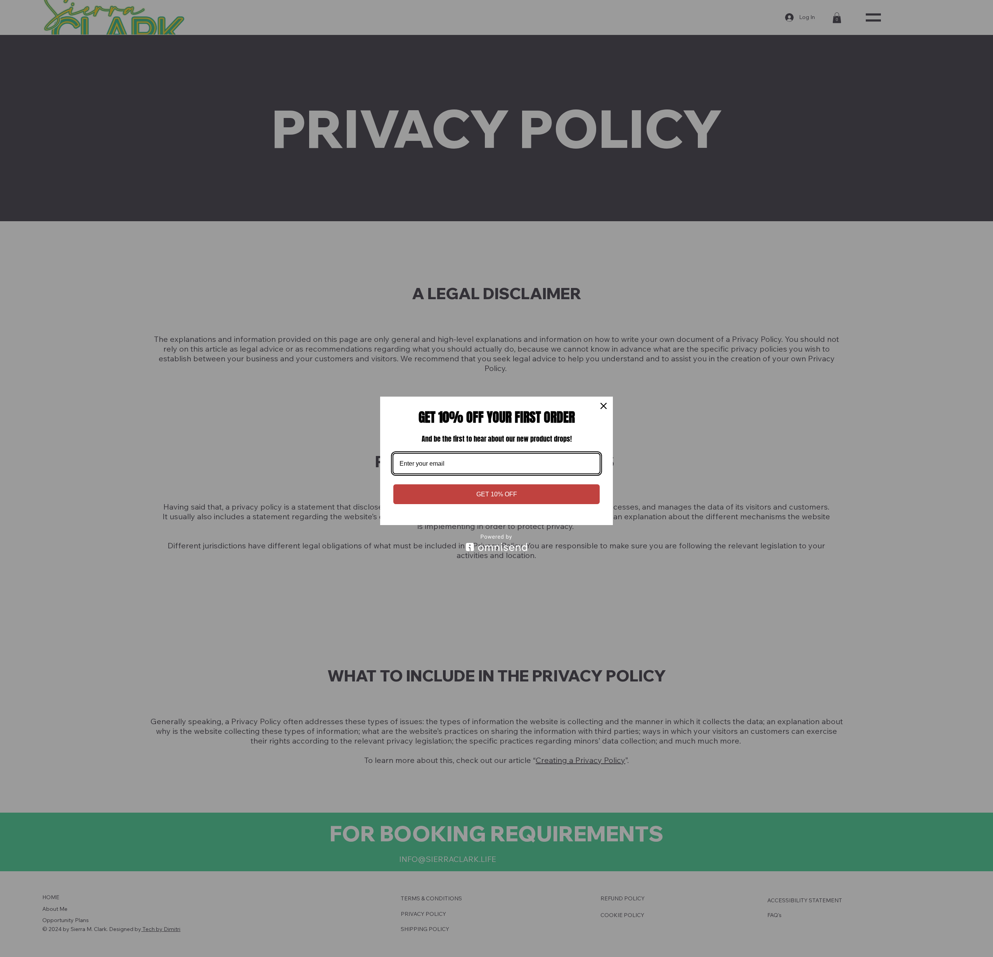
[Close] (603, 406)
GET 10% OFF (496, 494)
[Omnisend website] (496, 542)
